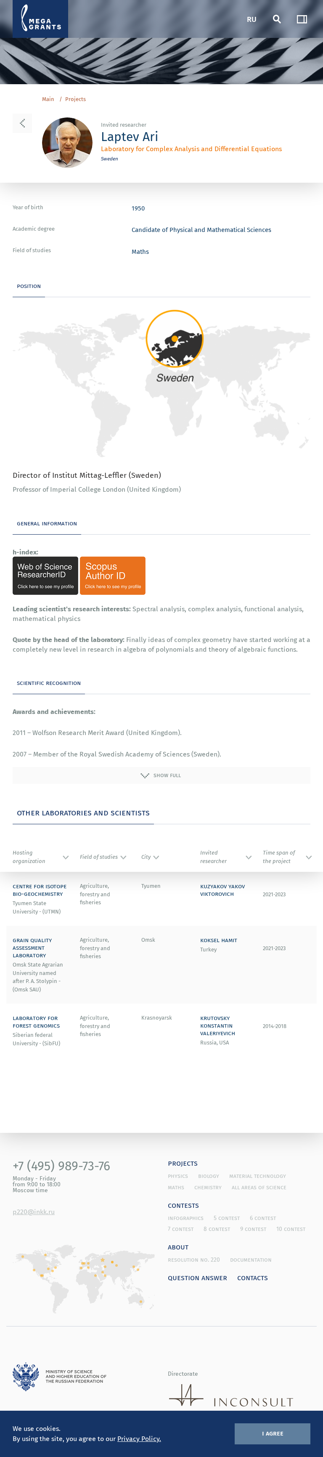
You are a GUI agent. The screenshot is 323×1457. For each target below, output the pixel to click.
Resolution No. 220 (194, 1259)
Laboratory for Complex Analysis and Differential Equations (191, 149)
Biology (208, 1176)
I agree (272, 1433)
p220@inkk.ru (34, 1212)
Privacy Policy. (139, 1438)
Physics (178, 1176)
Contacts (252, 1277)
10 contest (290, 1229)
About (178, 1246)
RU (252, 18)
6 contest (263, 1218)
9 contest (253, 1229)
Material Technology (257, 1176)
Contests (183, 1204)
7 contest (180, 1229)
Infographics (186, 1218)
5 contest (227, 1218)
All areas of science (259, 1187)
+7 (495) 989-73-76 (61, 1165)
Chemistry (208, 1187)
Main (48, 99)
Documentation (251, 1259)
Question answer (197, 1277)
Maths (140, 251)
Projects (75, 99)
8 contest (217, 1229)
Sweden (109, 158)
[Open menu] (302, 19)
